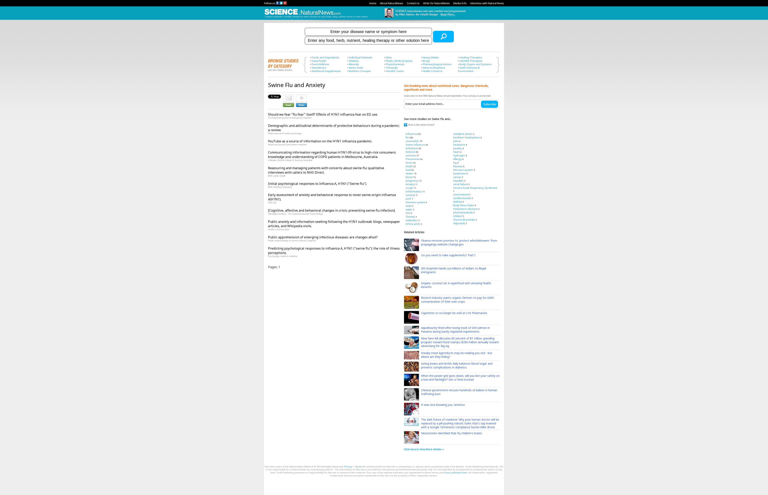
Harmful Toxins (395, 71)
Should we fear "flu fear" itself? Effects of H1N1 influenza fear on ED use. (323, 114)
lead (408, 170)
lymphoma (459, 173)
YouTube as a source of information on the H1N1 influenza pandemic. (320, 141)
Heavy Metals (431, 57)
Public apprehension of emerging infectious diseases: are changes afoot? (323, 237)
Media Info (460, 3)
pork (408, 198)
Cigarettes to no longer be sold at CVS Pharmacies (454, 313)
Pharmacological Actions (437, 64)
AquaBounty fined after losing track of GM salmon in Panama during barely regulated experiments (455, 329)
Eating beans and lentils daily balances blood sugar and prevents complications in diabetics (456, 365)
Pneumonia (412, 159)
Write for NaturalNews (436, 3)
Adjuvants (459, 223)
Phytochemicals (395, 64)
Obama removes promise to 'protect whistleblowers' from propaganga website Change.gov (459, 242)
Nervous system (463, 170)
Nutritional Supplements (326, 71)
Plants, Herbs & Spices (399, 61)
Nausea (457, 166)
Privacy (348, 466)
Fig (455, 162)
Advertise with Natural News (487, 3)
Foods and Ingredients (325, 57)
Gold (408, 206)
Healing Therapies (471, 57)
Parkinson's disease (465, 209)
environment (461, 194)
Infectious (412, 148)
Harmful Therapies (471, 61)
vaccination (412, 141)
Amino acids (413, 224)
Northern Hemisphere (466, 137)
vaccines (411, 155)
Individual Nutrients (360, 57)
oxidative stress (462, 134)
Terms (358, 466)
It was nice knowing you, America (443, 405)
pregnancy (412, 180)
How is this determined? (421, 124)
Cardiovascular (462, 198)
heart (456, 152)
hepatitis (458, 180)
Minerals (354, 64)
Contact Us (413, 3)
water (409, 209)
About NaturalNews (391, 3)
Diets (389, 57)
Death (409, 166)
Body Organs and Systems (476, 64)
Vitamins (354, 61)
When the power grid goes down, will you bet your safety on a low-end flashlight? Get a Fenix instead (460, 377)
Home (372, 3)
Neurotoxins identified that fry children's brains (451, 433)
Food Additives (320, 64)
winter (409, 173)
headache (459, 144)
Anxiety (410, 184)
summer (411, 195)
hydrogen (459, 155)
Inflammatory (414, 191)
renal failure (460, 184)
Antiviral (410, 152)
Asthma (457, 201)
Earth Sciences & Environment (469, 69)
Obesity (410, 216)
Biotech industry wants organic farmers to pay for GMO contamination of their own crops (457, 299)
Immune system (415, 202)
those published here (455, 472)
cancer (457, 177)
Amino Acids (356, 67)
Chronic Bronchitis (464, 219)
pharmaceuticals (463, 212)
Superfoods (319, 61)
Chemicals (392, 67)
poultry (457, 148)
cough (409, 188)
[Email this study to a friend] (288, 96)
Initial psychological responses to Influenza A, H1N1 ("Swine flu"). (317, 183)
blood (409, 177)
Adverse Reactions (434, 67)
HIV (408, 213)
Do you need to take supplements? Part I (448, 255)
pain (455, 141)
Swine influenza (415, 144)
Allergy (457, 159)
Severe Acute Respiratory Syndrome (475, 188)
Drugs (426, 61)
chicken (457, 216)
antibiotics (412, 220)
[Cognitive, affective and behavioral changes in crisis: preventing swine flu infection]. (331, 210)
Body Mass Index (463, 205)
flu (407, 137)
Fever (409, 162)
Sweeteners (319, 67)
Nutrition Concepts (360, 71)
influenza (411, 134)
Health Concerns (433, 71)
